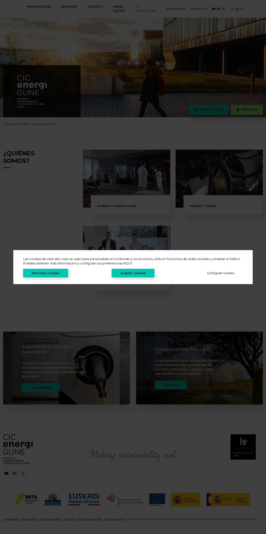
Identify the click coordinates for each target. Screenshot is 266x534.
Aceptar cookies (133, 273)
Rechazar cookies (45, 273)
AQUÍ (127, 263)
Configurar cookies (220, 273)
